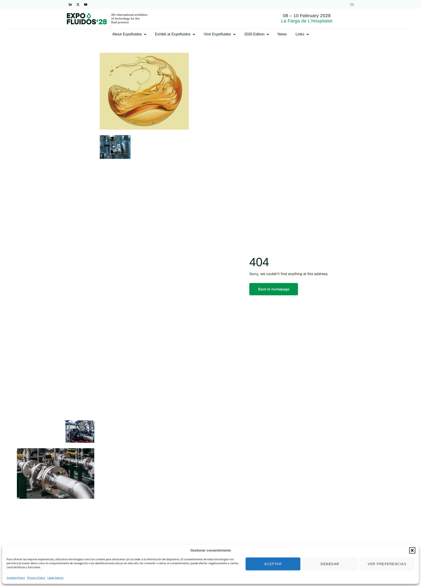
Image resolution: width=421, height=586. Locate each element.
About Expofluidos (127, 34)
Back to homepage (273, 289)
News (282, 34)
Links (300, 34)
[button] (412, 550)
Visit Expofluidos (217, 34)
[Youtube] (85, 4)
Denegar (330, 564)
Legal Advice (55, 577)
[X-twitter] (78, 4)
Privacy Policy (36, 577)
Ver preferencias (387, 564)
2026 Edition (254, 34)
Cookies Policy (16, 577)
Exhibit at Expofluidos (173, 34)
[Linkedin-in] (70, 4)
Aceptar (273, 564)
